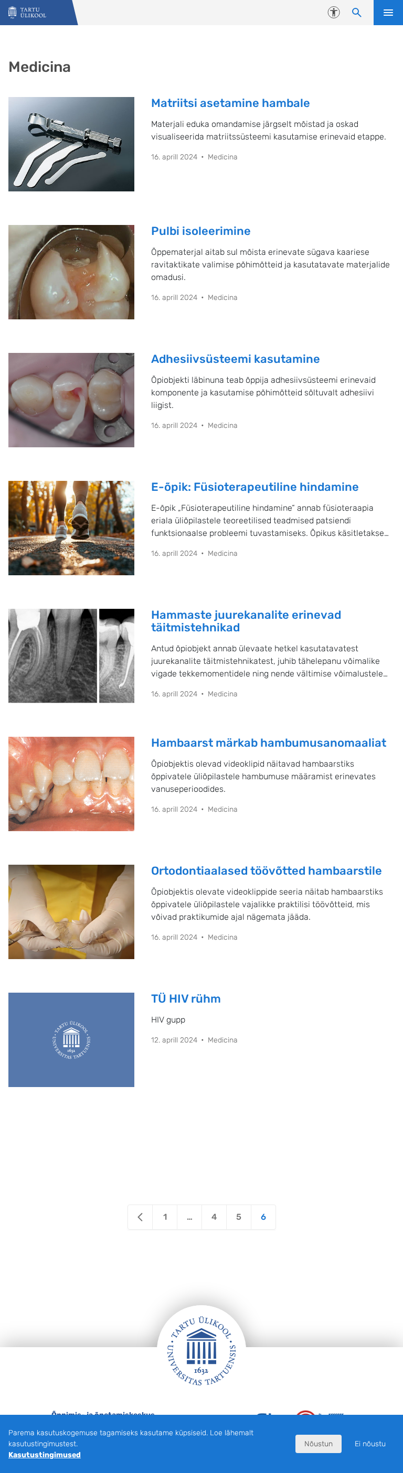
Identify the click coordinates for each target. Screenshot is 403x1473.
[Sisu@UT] (27, 12)
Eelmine (140, 1217)
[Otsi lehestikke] (356, 12)
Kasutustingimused (44, 1454)
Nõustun (318, 1443)
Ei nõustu (370, 1443)
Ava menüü (388, 12)
